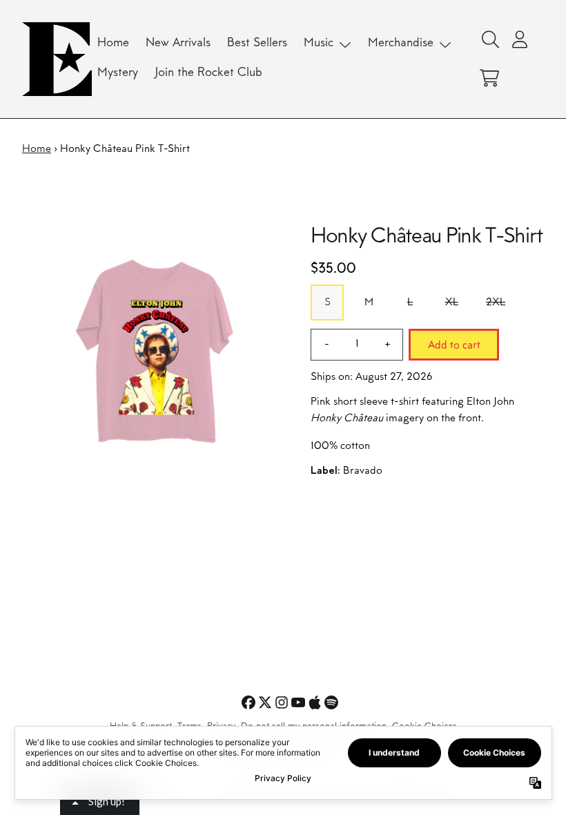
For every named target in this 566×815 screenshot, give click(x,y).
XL (451, 302)
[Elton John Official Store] (57, 59)
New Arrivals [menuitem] (178, 43)
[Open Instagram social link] (281, 702)
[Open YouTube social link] (298, 702)
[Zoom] (152, 354)
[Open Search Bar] (489, 39)
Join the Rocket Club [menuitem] (208, 73)
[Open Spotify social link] (331, 702)
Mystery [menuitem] (117, 73)
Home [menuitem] (113, 43)
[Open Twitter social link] (265, 702)
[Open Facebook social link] (248, 702)
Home (36, 149)
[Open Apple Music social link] (315, 702)
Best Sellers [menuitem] (257, 43)
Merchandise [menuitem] (400, 43)
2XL (495, 302)
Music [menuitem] (318, 43)
